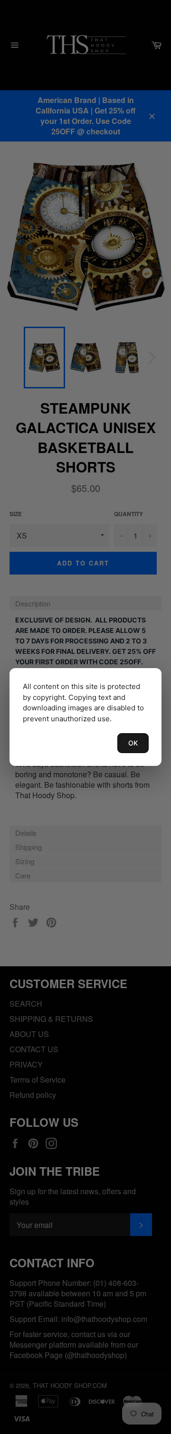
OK (133, 743)
